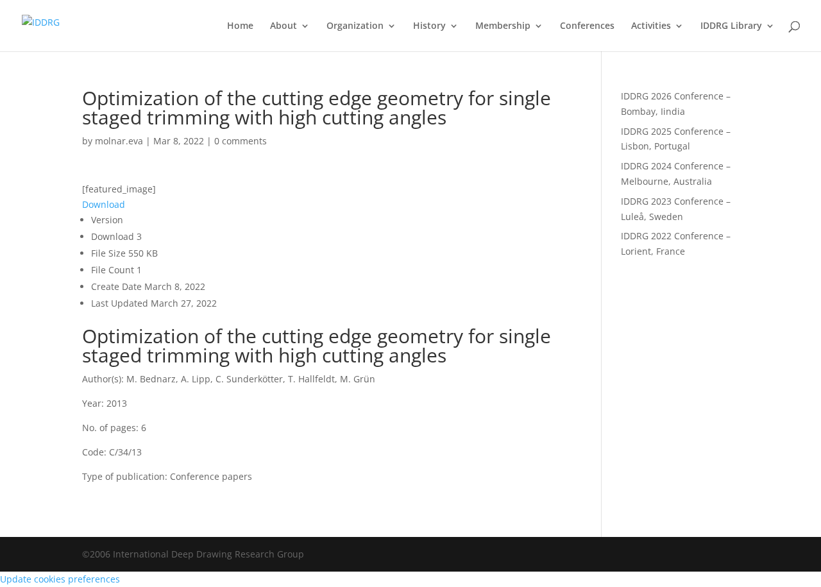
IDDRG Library (731, 26)
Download (103, 204)
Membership (502, 26)
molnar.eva (119, 141)
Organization (355, 26)
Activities (651, 26)
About (283, 26)
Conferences (587, 26)
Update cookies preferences (60, 579)
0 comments (240, 141)
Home (240, 26)
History (429, 26)
